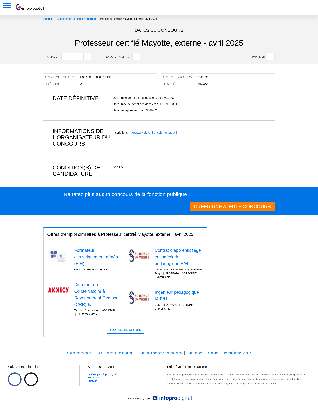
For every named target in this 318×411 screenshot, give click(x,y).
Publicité (92, 380)
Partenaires (194, 352)
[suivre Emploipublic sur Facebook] (15, 379)
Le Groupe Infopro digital (102, 374)
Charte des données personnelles (159, 352)
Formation (94, 377)
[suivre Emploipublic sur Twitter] (31, 379)
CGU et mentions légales (115, 352)
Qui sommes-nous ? (80, 352)
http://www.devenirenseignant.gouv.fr (154, 132)
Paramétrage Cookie (237, 352)
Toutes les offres (125, 329)
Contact (213, 352)
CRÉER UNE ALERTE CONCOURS (232, 206)
